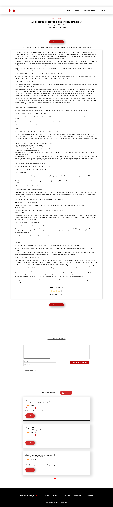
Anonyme (54, 25)
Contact (102, 10)
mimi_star (31, 402)
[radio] (51, 291)
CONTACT (77, 496)
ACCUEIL (46, 496)
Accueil (68, 10)
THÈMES (56, 496)
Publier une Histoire (90, 10)
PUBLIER (67, 496)
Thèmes (77, 10)
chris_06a (31, 430)
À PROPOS (89, 496)
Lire (30, 415)
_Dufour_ (31, 457)
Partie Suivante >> (56, 41)
